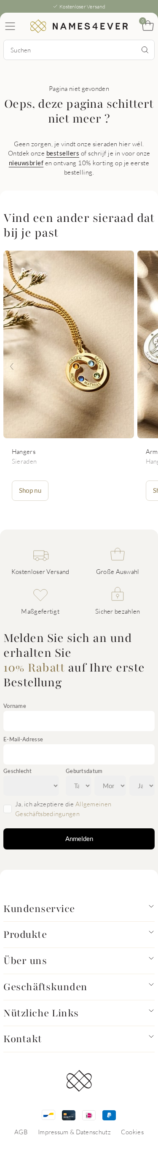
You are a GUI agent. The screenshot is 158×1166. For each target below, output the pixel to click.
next (149, 366)
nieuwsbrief (26, 163)
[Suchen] (145, 50)
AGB (21, 1132)
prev (11, 366)
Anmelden (79, 838)
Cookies (132, 1132)
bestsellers (63, 153)
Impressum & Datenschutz (74, 1132)
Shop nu (30, 490)
